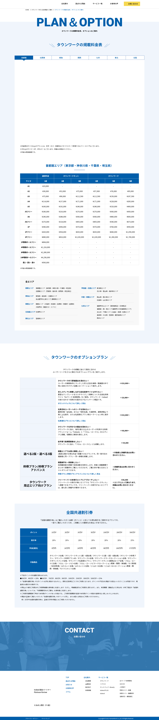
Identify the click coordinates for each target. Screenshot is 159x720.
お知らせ (69, 684)
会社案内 (87, 677)
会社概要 (88, 681)
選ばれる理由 (80, 3)
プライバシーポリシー (31, 718)
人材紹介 (122, 687)
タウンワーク (104, 681)
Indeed (102, 693)
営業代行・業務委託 (126, 696)
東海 (61, 57)
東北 (116, 57)
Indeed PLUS (104, 690)
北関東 (42, 57)
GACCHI (122, 684)
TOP (67, 677)
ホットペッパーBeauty (107, 687)
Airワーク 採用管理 (126, 681)
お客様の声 (114, 3)
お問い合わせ (133, 4)
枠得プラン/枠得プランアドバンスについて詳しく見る (79, 473)
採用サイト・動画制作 (127, 693)
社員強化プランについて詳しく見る (72, 420)
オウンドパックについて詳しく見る (72, 403)
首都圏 (23, 57)
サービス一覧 (103, 677)
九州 (98, 57)
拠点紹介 (88, 687)
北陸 (135, 57)
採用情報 (88, 690)
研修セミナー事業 (125, 690)
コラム (68, 691)
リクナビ (103, 684)
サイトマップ (45, 718)
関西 (79, 57)
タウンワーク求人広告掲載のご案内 (41, 10)
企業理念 (88, 684)
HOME (27, 10)
